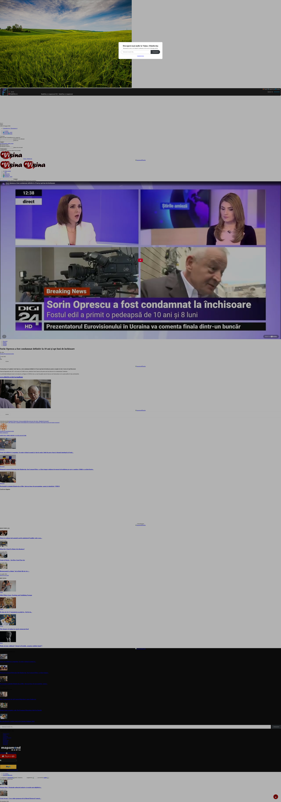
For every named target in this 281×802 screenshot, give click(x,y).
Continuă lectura (140, 55)
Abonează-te (155, 52)
